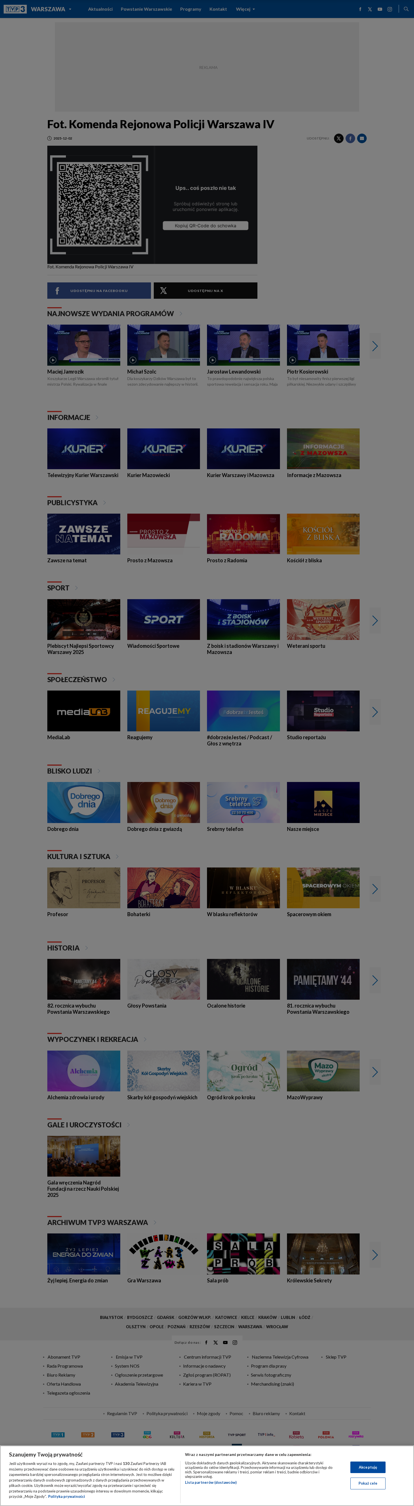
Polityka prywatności (66, 1496)
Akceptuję (368, 1467)
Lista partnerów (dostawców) (211, 1482)
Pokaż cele (368, 1483)
